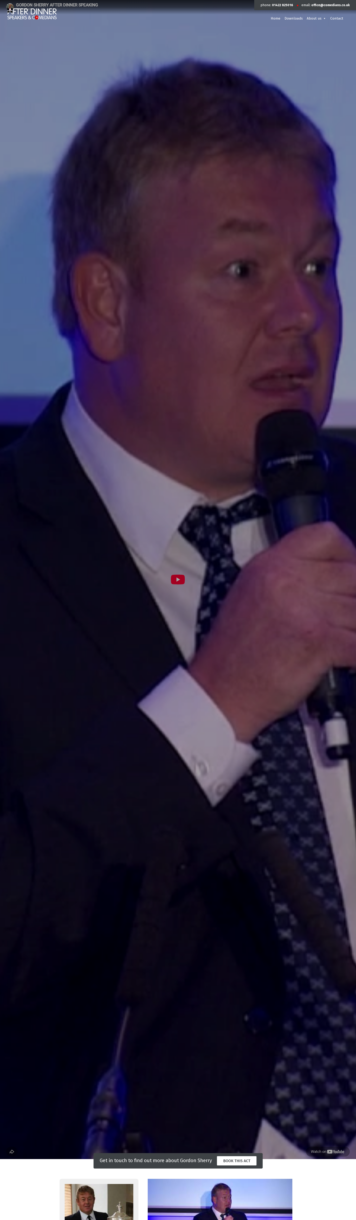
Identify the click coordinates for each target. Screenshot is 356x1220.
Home (275, 18)
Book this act (236, 1160)
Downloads (294, 18)
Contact (336, 18)
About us (314, 18)
